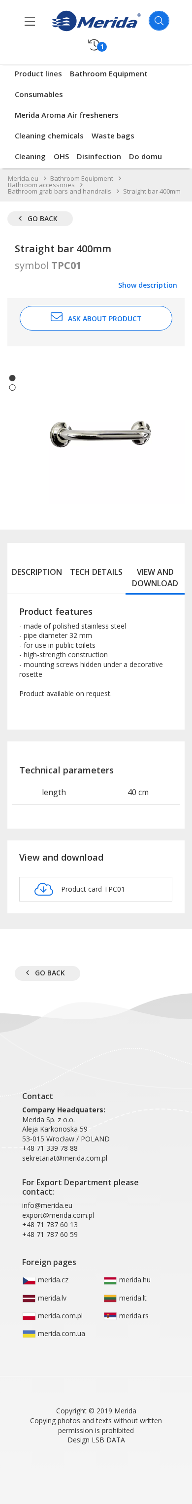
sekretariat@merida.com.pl (64, 1158)
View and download (155, 577)
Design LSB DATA (96, 1439)
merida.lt (132, 1298)
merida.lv (51, 1298)
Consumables (39, 94)
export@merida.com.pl (58, 1215)
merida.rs (133, 1315)
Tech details (96, 572)
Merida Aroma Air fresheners (67, 115)
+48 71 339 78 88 (50, 1148)
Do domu (145, 156)
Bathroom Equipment (109, 73)
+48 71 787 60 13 (50, 1224)
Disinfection (99, 156)
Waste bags (113, 135)
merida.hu (134, 1279)
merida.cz (52, 1279)
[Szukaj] (159, 21)
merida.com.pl (59, 1315)
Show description (147, 285)
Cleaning (30, 156)
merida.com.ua (60, 1333)
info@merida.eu (47, 1205)
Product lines (38, 73)
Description (37, 572)
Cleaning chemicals (49, 135)
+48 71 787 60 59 (50, 1234)
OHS (61, 156)
